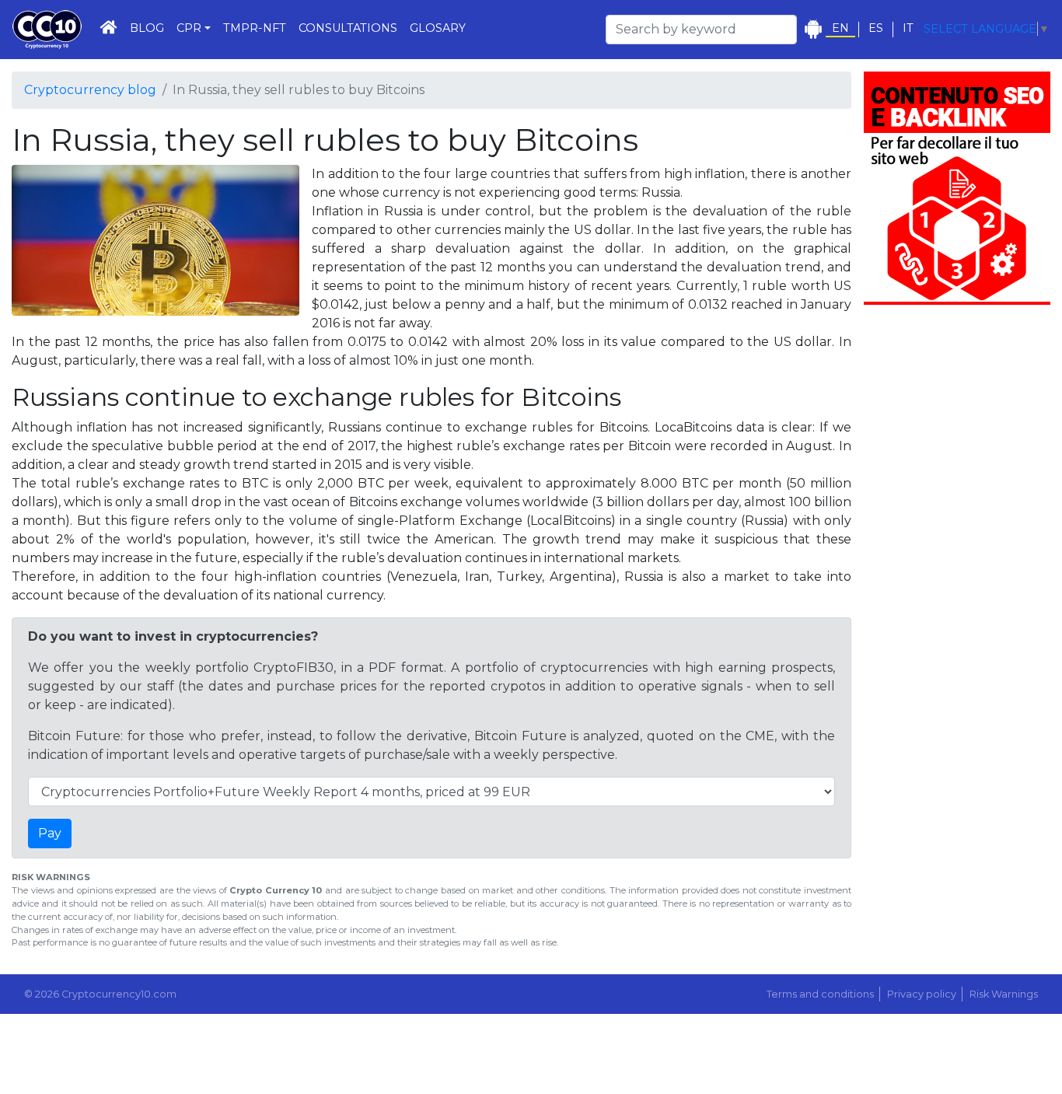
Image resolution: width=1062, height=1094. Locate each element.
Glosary (438, 28)
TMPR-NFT (254, 28)
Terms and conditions (820, 994)
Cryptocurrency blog (90, 89)
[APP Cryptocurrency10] (813, 29)
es (875, 28)
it (908, 28)
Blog (147, 28)
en (840, 28)
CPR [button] (188, 28)
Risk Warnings (1003, 994)
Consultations (348, 28)
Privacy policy (921, 994)
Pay (49, 833)
